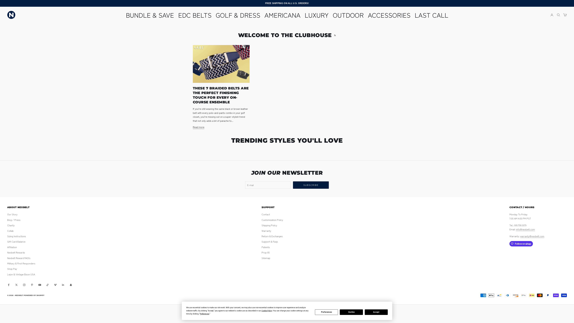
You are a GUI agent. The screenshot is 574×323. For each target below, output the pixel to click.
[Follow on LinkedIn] (63, 284)
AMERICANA (282, 14)
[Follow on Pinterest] (31, 284)
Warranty (266, 231)
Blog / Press (13, 220)
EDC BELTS (195, 14)
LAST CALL (431, 14)
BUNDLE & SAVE (150, 14)
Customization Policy (272, 220)
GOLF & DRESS (238, 14)
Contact (266, 214)
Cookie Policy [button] (266, 311)
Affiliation (12, 247)
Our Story (12, 214)
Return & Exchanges (272, 236)
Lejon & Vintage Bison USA (21, 274)
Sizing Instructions (16, 236)
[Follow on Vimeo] (55, 284)
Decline (351, 312)
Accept (376, 312)
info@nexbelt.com (525, 229)
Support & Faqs (270, 241)
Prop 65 (266, 252)
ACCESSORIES (389, 14)
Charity (11, 225)
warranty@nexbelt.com (532, 236)
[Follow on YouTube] (39, 284)
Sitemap (266, 258)
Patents (266, 247)
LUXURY (317, 14)
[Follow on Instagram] (24, 284)
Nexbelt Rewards (16, 252)
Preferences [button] (204, 314)
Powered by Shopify (34, 295)
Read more (198, 127)
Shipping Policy (269, 225)
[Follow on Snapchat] (70, 284)
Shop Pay (12, 269)
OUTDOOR (348, 14)
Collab (10, 231)
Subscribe (311, 184)
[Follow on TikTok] (47, 284)
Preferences (326, 312)
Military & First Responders (21, 263)
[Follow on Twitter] (16, 284)
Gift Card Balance (16, 241)
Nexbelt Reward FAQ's (18, 258)
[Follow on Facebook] (8, 284)
